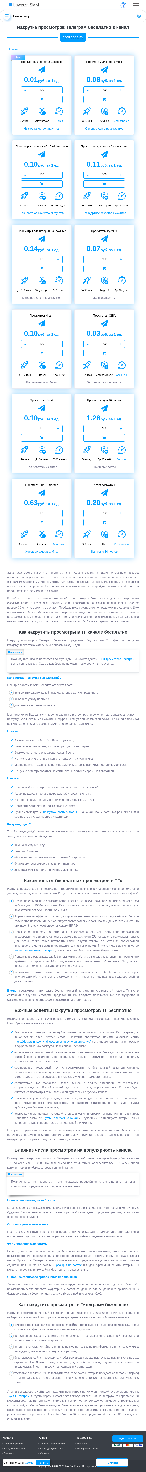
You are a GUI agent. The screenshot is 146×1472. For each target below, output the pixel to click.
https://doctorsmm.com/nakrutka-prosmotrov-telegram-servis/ (53, 1041)
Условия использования (53, 1443)
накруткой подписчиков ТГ (61, 812)
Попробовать (73, 37)
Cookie (29, 1462)
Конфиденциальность (52, 1448)
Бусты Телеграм (18, 1396)
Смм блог (9, 1453)
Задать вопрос (127, 1438)
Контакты (82, 1443)
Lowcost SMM (26, 5)
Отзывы (44, 1453)
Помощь (112, 1462)
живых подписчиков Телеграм (34, 950)
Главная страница (13, 1443)
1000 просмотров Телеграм (116, 659)
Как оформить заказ (87, 1448)
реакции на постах (69, 1265)
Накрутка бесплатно (14, 1448)
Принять (43, 1462)
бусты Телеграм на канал (61, 1118)
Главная (14, 49)
